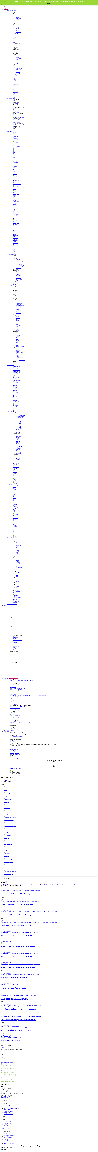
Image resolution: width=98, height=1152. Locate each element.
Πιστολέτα (18, 337)
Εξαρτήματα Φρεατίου (16, 223)
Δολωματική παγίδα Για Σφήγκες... (14, 999)
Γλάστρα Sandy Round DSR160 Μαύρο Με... (18, 894)
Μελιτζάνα (18, 67)
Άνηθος (17, 60)
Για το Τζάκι (6, 838)
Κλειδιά (17, 324)
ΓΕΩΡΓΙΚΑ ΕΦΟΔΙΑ (11, 98)
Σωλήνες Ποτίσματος (15, 240)
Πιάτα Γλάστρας (18, 561)
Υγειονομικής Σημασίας (9, 820)
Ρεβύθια (17, 62)
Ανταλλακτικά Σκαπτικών (16, 402)
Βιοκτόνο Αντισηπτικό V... (15, 715)
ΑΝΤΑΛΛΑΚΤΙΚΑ (11, 411)
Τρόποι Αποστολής (8, 1111)
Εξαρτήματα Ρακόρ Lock (16, 195)
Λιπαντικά (18, 458)
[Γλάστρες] (7, 793)
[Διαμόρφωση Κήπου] (9, 841)
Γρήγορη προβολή (6, 899)
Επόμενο (6, 1060)
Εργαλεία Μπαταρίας (18, 351)
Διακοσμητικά (7, 808)
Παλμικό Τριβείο (18, 341)
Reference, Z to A (82, 884)
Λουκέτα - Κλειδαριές (8, 874)
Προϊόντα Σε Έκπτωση (9, 1121)
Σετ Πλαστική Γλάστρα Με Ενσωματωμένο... (18, 1009)
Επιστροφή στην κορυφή (7, 1062)
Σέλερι (17, 29)
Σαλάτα (17, 14)
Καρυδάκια (18, 325)
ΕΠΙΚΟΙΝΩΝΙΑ (5, 1098)
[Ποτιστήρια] (7, 811)
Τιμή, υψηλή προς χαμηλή (62, 884)
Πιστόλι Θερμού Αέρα (17, 344)
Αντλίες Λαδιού (17, 439)
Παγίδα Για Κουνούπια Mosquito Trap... (16, 988)
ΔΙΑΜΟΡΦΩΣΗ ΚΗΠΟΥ (17, 598)
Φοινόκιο (18, 73)
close (48, 3)
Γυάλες (17, 542)
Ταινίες (17, 457)
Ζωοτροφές (15, 485)
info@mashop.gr (8, 1096)
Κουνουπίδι (18, 16)
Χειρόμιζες (18, 453)
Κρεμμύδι (15, 74)
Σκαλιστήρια (18, 304)
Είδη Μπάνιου (18, 586)
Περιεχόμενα (7, 1126)
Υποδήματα (18, 268)
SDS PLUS (20, 423)
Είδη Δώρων (17, 581)
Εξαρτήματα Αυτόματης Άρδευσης (16, 173)
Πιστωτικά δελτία (8, 1138)
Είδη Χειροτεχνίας (19, 545)
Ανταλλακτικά (22, 360)
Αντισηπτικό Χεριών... (15, 708)
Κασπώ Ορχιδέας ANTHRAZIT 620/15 (16, 1030)
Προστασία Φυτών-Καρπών (10, 826)
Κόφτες (17, 329)
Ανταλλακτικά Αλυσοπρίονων (16, 389)
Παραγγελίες (7, 1136)
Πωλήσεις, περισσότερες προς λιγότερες (11, 884)
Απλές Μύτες (20, 428)
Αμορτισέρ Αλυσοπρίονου (19, 437)
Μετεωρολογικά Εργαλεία (19, 353)
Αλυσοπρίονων (19, 414)
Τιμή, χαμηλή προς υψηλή (49, 884)
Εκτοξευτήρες (16, 140)
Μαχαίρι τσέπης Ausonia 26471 (17, 689)
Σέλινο (17, 57)
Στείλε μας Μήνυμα (14, 753)
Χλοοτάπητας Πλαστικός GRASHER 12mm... (18, 967)
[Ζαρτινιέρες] (7, 799)
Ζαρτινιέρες (18, 566)
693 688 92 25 (13, 751)
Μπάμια (17, 63)
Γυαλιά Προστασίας (18, 275)
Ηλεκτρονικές (19, 443)
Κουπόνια (6, 1140)
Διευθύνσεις (7, 1139)
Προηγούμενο (7, 1051)
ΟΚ (2, 784)
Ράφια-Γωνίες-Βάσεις (17, 551)
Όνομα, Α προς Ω (30, 884)
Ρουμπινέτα (18, 447)
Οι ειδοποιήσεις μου (9, 1142)
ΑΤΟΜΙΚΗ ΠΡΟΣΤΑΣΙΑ (12, 254)
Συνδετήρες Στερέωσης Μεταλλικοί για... (17, 925)
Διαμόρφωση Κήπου (19, 568)
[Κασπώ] (6, 787)
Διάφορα (18, 459)
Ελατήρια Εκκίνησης (18, 442)
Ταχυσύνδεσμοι (16, 143)
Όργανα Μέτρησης (18, 356)
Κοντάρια (18, 330)
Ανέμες (14, 244)
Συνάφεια (23, 884)
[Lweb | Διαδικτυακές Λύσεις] (4, 1150)
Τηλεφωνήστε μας (14, 749)
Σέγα (17, 339)
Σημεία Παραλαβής (8, 1114)
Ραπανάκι (18, 72)
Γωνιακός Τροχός (18, 336)
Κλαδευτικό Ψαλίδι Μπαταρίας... (17, 696)
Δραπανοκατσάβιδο (20, 334)
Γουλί (17, 30)
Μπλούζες (21, 260)
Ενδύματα (18, 259)
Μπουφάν (21, 261)
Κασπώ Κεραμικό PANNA (11, 1041)
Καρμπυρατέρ (22, 415)
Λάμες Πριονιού (18, 432)
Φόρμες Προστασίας (21, 265)
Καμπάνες (18, 444)
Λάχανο (17, 17)
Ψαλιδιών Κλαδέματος (18, 419)
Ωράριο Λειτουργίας (14, 758)
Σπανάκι (17, 19)
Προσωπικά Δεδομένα (17, 736)
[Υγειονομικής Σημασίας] (10, 817)
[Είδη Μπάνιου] (8, 865)
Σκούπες (18, 309)
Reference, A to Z (73, 884)
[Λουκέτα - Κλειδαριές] (10, 871)
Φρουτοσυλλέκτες (20, 306)
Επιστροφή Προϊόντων (18, 746)
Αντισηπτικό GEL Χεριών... (16, 724)
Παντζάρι (18, 27)
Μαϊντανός (18, 69)
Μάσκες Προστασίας (18, 277)
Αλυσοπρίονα (16, 385)
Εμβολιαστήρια (19, 316)
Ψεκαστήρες (18, 358)
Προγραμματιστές (17, 184)
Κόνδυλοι (15, 77)
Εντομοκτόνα (19, 572)
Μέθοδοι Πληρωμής (17, 748)
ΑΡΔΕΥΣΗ (9, 131)
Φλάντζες (18, 462)
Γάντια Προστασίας (18, 272)
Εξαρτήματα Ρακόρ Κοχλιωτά (16, 203)
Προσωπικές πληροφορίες (10, 1133)
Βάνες (14, 230)
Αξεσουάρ (15, 518)
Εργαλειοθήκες (19, 357)
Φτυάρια (18, 308)
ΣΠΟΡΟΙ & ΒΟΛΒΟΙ (11, 10)
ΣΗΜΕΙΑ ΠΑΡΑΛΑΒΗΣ (16, 768)
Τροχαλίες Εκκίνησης (18, 451)
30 (4, 1058)
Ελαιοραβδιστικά (17, 366)
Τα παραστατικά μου (9, 1143)
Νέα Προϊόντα (7, 1123)
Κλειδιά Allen (17, 327)
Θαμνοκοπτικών (19, 417)
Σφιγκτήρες (15, 136)
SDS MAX (20, 425)
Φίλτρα (14, 153)
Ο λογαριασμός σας (5, 1128)
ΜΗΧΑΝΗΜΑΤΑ (10, 365)
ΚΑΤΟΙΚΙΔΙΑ (10, 484)
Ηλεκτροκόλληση (20, 346)
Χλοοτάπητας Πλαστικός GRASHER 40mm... (18, 936)
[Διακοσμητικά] (8, 805)
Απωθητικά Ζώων (18, 574)
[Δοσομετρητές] (8, 829)
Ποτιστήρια (6, 814)
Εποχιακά (18, 546)
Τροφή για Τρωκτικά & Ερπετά (15, 504)
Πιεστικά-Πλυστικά (15, 396)
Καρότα (17, 26)
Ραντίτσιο (18, 70)
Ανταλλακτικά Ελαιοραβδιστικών (17, 370)
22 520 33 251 (13, 750)
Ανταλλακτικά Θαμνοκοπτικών (17, 379)
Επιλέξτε (3, 882)
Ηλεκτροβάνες (16, 180)
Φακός (17, 280)
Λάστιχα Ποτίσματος (15, 235)
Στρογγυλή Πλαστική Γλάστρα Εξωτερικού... (18, 915)
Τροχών (17, 429)
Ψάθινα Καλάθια (18, 554)
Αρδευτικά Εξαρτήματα (16, 248)
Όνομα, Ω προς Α (39, 884)
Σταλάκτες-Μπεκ (15, 188)
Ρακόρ (14, 132)
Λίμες (17, 321)
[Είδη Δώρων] (7, 853)
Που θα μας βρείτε (14, 740)
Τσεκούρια (18, 313)
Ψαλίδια (17, 300)
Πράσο (17, 28)
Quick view (13, 687)
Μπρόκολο (18, 18)
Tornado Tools (18, 311)
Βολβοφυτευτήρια (20, 305)
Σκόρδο (14, 79)
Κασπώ (17, 559)
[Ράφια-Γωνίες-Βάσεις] (9, 859)
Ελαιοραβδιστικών (20, 416)
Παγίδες (17, 576)
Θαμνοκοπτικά (16, 375)
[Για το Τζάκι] (7, 835)
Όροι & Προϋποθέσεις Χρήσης (11, 1108)
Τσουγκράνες (19, 303)
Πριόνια (17, 302)
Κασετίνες (18, 318)
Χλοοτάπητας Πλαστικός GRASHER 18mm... (18, 957)
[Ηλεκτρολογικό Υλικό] (10, 847)
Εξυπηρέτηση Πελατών (15, 738)
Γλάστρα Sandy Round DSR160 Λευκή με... (17, 904)
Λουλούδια (15, 84)
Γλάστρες (18, 562)
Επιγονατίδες (19, 279)
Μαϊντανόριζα (19, 68)
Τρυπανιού (18, 421)
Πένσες (17, 319)
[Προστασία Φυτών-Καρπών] (11, 823)
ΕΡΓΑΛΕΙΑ (9, 285)
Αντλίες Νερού (14, 148)
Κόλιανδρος (18, 32)
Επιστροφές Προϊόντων (9, 1135)
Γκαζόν (14, 88)
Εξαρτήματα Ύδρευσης (16, 211)
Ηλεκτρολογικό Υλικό (8, 850)
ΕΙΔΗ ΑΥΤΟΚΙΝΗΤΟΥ (12, 604)
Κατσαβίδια (18, 323)
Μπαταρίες (18, 455)
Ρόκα (17, 59)
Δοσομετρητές (7, 832)
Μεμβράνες (18, 460)
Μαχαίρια (18, 320)
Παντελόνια (21, 266)
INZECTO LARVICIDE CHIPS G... (15, 978)
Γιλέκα (20, 263)
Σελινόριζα (18, 58)
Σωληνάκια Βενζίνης (18, 449)
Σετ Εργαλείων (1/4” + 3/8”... (16, 682)
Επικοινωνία (7, 1112)
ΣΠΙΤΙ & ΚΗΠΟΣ (11, 537)
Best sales (6, 1124)
